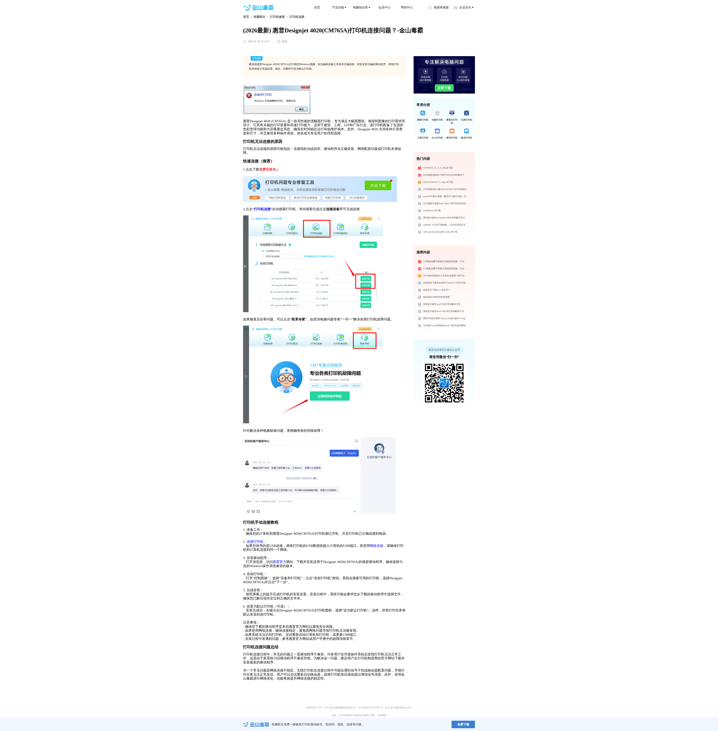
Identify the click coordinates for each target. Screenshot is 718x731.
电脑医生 (260, 16)
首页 (317, 7)
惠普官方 (279, 562)
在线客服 (381, 715)
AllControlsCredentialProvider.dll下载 (440, 232)
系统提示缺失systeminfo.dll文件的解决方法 (444, 217)
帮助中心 (407, 7)
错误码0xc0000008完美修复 (436, 297)
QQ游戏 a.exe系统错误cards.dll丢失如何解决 (444, 325)
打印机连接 (262, 209)
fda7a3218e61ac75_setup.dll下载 (438, 182)
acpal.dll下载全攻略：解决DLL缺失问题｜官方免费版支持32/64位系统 (446, 196)
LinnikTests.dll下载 (432, 210)
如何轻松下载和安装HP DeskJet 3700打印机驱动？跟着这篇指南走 (446, 282)
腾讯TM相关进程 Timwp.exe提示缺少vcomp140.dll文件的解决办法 (446, 318)
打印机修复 (277, 16)
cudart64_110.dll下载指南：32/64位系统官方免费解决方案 (446, 224)
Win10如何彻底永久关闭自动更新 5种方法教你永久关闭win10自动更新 (446, 275)
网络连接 (376, 546)
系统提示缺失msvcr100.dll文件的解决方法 (443, 311)
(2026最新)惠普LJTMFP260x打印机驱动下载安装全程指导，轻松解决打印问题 (446, 175)
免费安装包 (267, 169)
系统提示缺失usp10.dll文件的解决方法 (442, 304)
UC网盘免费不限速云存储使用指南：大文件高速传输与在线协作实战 (446, 261)
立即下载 (444, 88)
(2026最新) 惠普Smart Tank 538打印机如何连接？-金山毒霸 (446, 203)
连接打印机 (255, 541)
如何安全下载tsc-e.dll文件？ (436, 290)
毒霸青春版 (441, 7)
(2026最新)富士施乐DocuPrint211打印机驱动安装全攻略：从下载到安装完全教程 (446, 189)
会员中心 (384, 7)
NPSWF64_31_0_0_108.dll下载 (438, 168)
